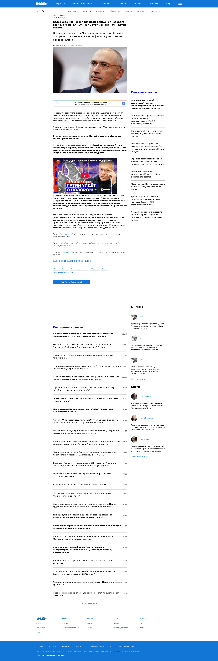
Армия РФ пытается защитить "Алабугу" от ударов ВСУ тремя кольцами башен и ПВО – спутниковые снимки (145, 201)
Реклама (78, 646)
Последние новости (68, 327)
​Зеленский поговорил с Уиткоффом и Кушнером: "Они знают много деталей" (145, 174)
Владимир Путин (60, 269)
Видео (104, 269)
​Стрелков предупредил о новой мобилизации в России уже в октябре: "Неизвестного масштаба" (148, 161)
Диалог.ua (116, 651)
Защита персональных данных (122, 646)
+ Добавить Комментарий (71, 282)
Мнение (62, 15)
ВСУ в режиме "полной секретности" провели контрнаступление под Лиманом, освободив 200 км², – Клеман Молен (147, 104)
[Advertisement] (90, 303)
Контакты (65, 646)
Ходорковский (66, 234)
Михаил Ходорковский (71, 45)
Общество (95, 269)
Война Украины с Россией (64, 273)
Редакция (53, 646)
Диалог (55, 15)
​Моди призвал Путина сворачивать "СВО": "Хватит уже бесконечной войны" (148, 187)
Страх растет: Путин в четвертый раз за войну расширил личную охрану (146, 133)
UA (38, 11)
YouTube (74, 130)
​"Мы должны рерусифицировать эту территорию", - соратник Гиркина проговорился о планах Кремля (146, 216)
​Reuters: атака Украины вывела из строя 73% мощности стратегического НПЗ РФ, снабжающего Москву (147, 120)
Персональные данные (96, 646)
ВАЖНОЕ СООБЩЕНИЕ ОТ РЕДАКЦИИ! (72, 261)
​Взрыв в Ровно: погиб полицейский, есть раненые (80, 484)
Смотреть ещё (89, 604)
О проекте (40, 646)
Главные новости (144, 92)
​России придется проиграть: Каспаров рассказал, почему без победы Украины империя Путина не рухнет (147, 147)
